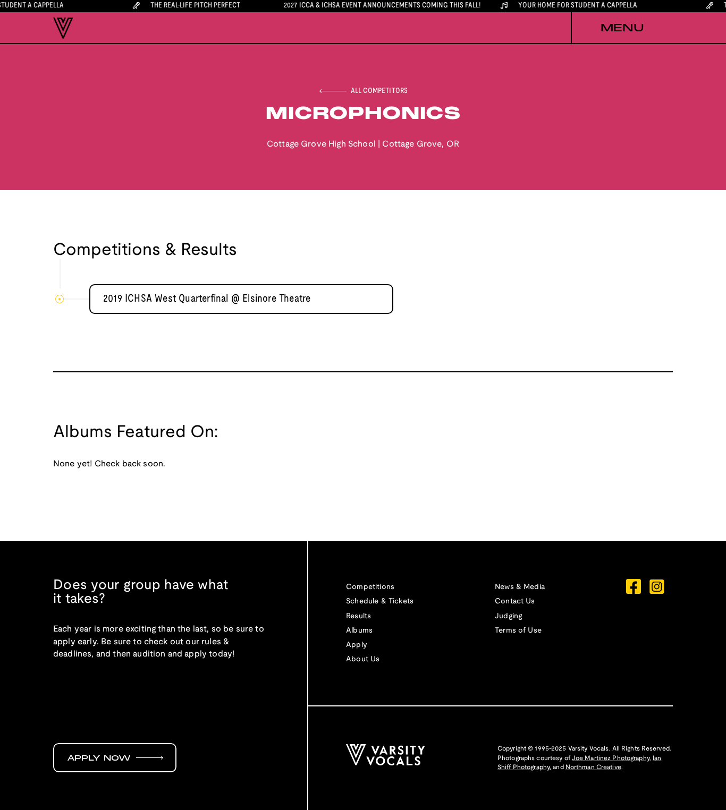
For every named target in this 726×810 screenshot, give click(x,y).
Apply (356, 645)
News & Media (520, 587)
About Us (362, 659)
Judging (508, 616)
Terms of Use (518, 630)
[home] (63, 28)
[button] (622, 28)
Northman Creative (593, 767)
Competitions (370, 587)
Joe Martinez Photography (610, 758)
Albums (359, 630)
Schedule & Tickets (379, 601)
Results (358, 616)
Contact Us (515, 601)
